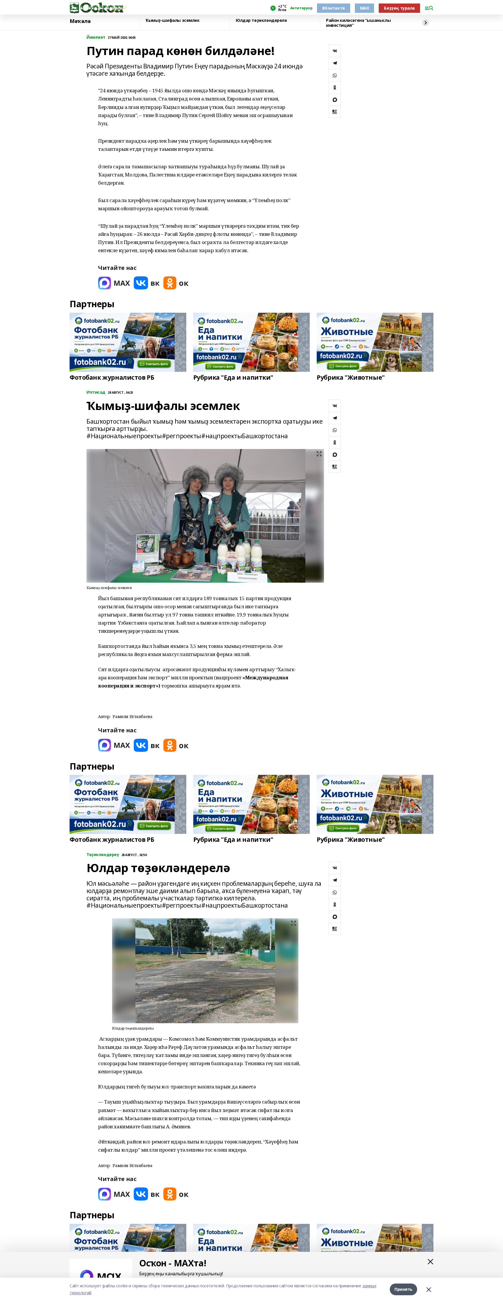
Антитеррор (301, 8)
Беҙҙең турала (399, 8)
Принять (403, 1289)
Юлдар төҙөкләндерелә (261, 20)
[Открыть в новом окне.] (114, 282)
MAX (364, 8)
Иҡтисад (95, 392)
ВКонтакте (333, 8)
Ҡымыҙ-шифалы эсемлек (173, 20)
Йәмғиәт (95, 37)
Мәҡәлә (80, 21)
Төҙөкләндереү (102, 854)
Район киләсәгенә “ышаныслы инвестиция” (358, 23)
